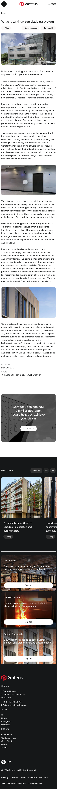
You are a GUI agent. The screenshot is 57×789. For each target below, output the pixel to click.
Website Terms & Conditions (34, 777)
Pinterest (5, 725)
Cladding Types (8, 738)
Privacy (4, 777)
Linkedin (5, 718)
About (4, 747)
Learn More (7, 470)
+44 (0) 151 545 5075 (11, 702)
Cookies (14, 777)
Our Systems (7, 735)
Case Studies (7, 741)
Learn (4, 744)
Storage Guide (35, 783)
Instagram (6, 721)
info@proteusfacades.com (14, 705)
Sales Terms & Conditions (13, 783)
